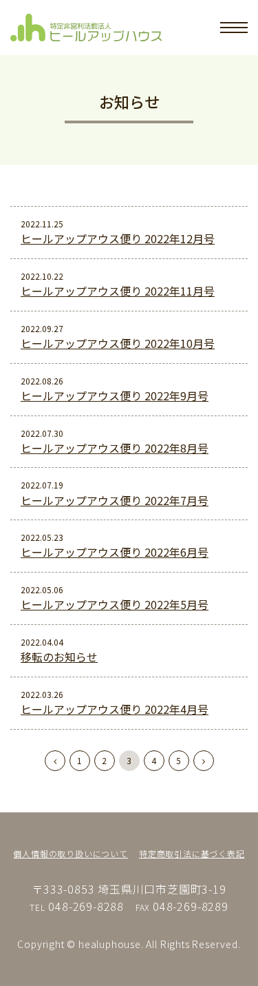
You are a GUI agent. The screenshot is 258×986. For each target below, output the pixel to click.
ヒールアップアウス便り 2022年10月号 (118, 343)
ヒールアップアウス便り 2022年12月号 (118, 238)
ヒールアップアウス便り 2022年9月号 (114, 395)
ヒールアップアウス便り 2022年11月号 (118, 291)
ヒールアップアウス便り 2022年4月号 (114, 709)
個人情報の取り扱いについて (70, 853)
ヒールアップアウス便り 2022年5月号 (114, 604)
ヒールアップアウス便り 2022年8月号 (114, 448)
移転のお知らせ (59, 656)
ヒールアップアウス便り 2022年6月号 (114, 552)
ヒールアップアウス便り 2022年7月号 (114, 500)
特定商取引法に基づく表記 (192, 853)
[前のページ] (55, 760)
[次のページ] (203, 760)
